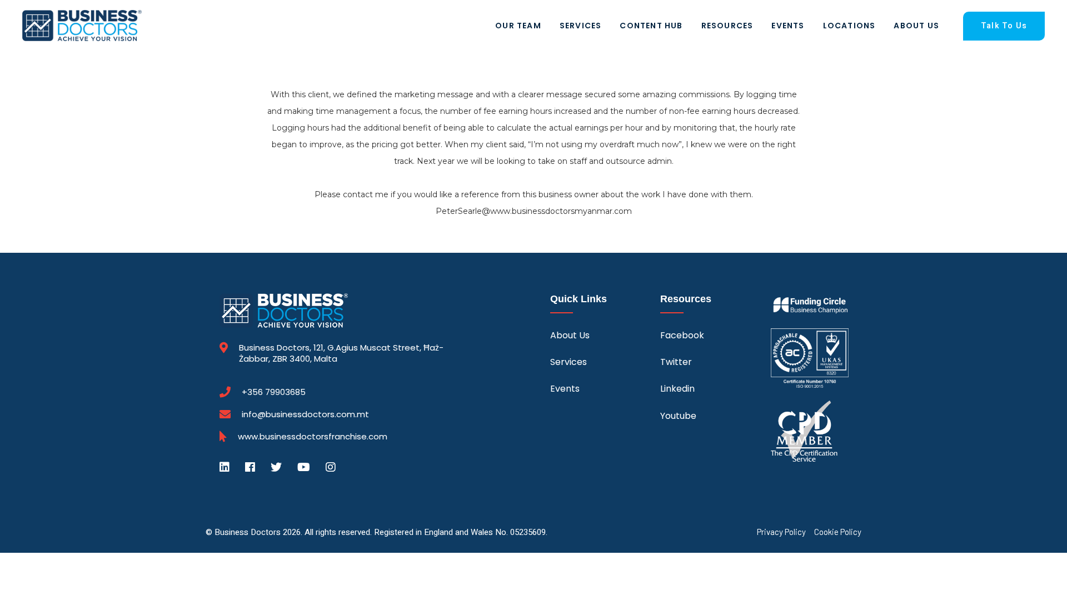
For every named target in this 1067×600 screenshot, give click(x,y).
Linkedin (677, 388)
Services (581, 25)
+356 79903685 (274, 392)
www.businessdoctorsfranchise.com (312, 436)
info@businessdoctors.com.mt (305, 414)
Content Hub (651, 25)
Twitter (676, 362)
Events (787, 25)
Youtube (678, 415)
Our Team (518, 25)
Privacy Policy (781, 532)
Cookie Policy (837, 532)
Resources (727, 25)
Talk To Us (1004, 26)
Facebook (682, 335)
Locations (849, 25)
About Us (916, 25)
